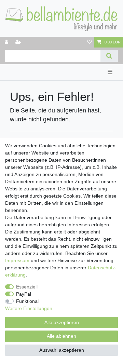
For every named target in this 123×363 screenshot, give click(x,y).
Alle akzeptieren (61, 322)
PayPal (23, 294)
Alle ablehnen (61, 336)
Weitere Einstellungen (28, 308)
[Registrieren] (19, 42)
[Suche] (109, 56)
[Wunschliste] (89, 42)
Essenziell (27, 287)
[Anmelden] (7, 42)
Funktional (27, 301)
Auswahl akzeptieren (61, 350)
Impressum (17, 260)
